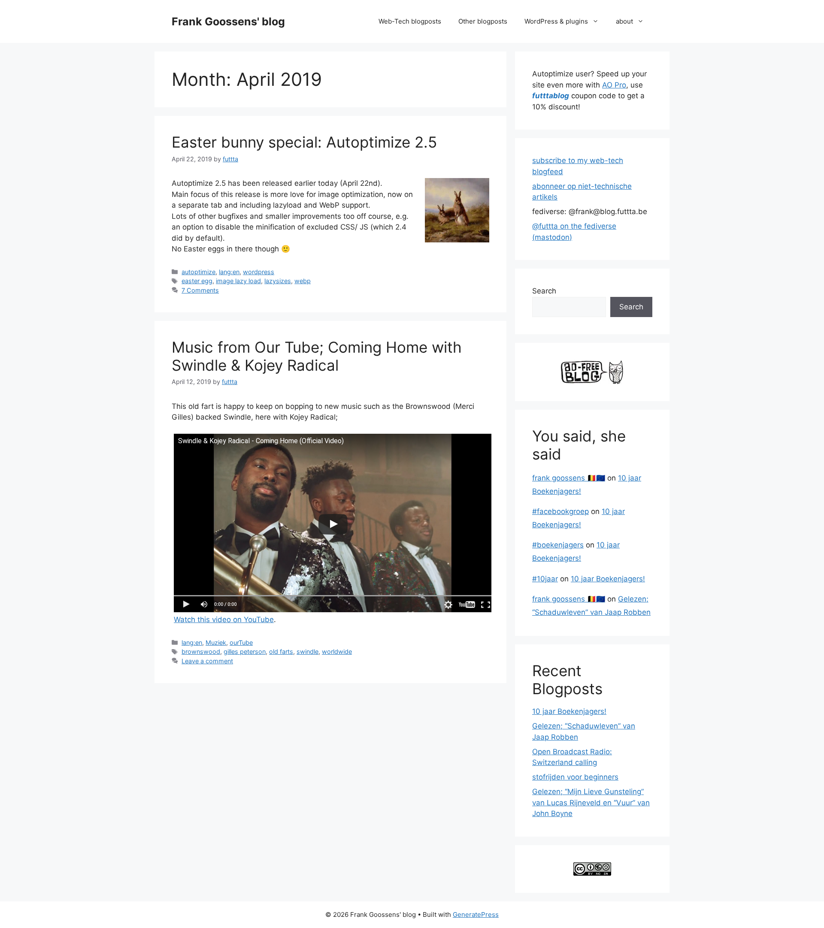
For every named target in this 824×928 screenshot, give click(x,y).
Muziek (216, 642)
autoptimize (198, 271)
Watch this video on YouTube (224, 619)
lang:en (229, 271)
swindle (307, 651)
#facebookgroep (560, 511)
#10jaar (545, 578)
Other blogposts (482, 21)
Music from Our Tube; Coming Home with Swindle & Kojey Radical (317, 356)
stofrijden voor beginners (575, 777)
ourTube (241, 642)
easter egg (197, 280)
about (624, 21)
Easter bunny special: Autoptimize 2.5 (304, 142)
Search (544, 291)
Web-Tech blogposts (410, 21)
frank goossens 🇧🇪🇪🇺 (568, 478)
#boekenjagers (558, 545)
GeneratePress (476, 914)
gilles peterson (245, 651)
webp (302, 280)
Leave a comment (207, 661)
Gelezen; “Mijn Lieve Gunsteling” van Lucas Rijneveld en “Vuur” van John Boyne (591, 802)
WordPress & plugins (556, 21)
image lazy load (238, 280)
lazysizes (277, 280)
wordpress (258, 271)
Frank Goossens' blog (228, 21)
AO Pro (614, 85)
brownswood (201, 651)
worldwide (337, 651)
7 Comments (200, 290)
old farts (281, 651)
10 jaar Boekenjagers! (608, 578)
